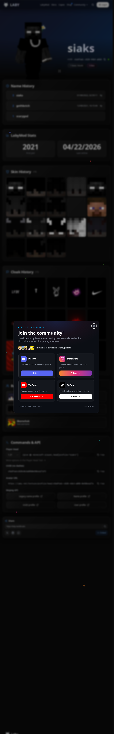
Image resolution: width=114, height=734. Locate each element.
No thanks (89, 406)
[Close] (94, 326)
